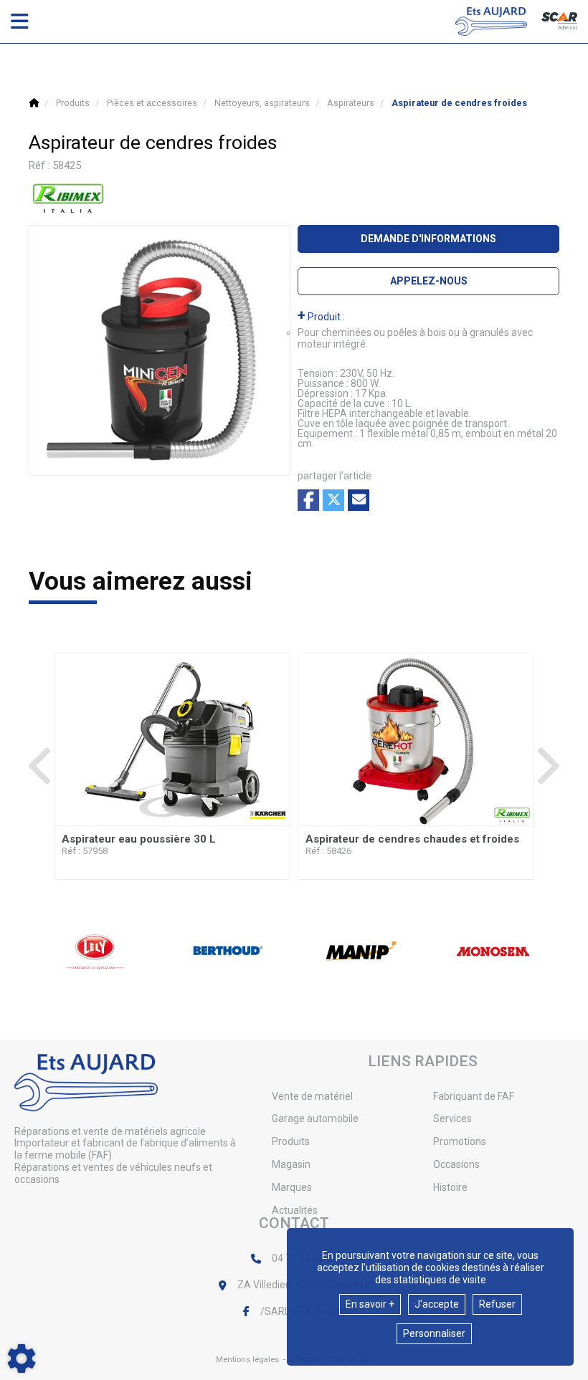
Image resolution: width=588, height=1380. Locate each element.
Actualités (295, 1210)
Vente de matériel (312, 1096)
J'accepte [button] (436, 1304)
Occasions (456, 1164)
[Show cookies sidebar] (21, 1358)
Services (452, 1118)
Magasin (291, 1164)
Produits (291, 1141)
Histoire (450, 1187)
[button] (459, 102)
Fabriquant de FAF (473, 1096)
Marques (292, 1187)
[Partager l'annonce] (358, 500)
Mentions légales (247, 1359)
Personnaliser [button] (434, 1333)
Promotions (459, 1141)
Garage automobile (315, 1118)
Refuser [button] (497, 1304)
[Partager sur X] (333, 500)
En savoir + (370, 1304)
